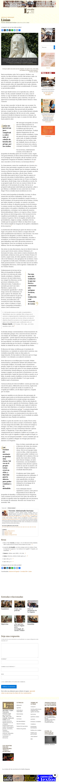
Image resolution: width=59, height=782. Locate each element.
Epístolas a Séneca (8, 532)
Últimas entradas (11, 508)
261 (5, 527)
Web (2, 674)
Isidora (28, 516)
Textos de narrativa (22, 726)
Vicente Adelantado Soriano (21, 511)
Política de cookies (36, 730)
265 (7, 527)
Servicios (33, 714)
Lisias (30, 571)
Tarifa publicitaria (36, 710)
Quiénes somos (35, 716)
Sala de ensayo (21, 723)
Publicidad (48, 67)
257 (3, 527)
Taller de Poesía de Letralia (48, 116)
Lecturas (19, 719)
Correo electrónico (8, 666)
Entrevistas (20, 714)
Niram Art (18, 519)
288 (23, 527)
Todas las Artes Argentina (20, 516)
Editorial (19, 705)
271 (10, 527)
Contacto (33, 706)
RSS (32, 739)
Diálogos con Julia (8, 533)
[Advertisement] (19, 583)
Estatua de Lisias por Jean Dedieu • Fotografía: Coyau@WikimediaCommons (23, 63)
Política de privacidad (34, 733)
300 (35, 527)
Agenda (19, 707)
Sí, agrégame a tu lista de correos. (13, 681)
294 (28, 527)
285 (21, 527)
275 (14, 527)
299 (33, 527)
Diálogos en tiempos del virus (11, 534)
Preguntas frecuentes (34, 727)
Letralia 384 (24, 571)
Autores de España (14, 571)
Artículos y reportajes (7, 17)
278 (16, 527)
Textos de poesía (21, 728)
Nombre (4, 659)
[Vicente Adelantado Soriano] (5, 512)
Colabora (33, 724)
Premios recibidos (36, 721)
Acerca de (4, 508)
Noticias (19, 716)
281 (19, 527)
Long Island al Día (11, 516)
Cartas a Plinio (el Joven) (10, 530)
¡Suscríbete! (34, 736)
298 (30, 527)
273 (12, 527)
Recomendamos (21, 721)
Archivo (33, 719)
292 (26, 527)
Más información (49, 121)
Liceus (23, 515)
